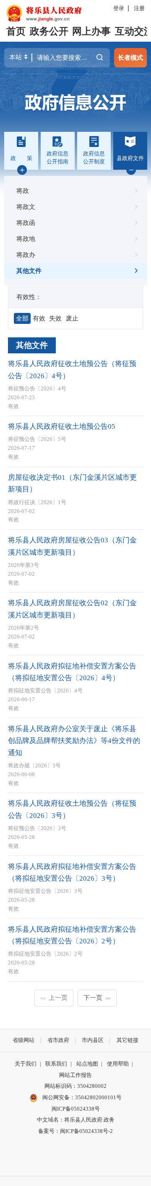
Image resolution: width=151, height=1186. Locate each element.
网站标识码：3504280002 (75, 1086)
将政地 (25, 238)
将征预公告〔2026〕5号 (37, 439)
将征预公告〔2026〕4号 (37, 388)
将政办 (25, 254)
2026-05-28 (21, 837)
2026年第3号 (23, 565)
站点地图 (87, 1063)
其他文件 (29, 270)
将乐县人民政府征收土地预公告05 (61, 426)
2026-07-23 (21, 397)
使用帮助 (118, 1063)
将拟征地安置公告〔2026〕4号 (45, 690)
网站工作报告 (75, 1075)
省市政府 (58, 1040)
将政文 (25, 206)
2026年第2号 (23, 628)
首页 (16, 31)
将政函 (25, 222)
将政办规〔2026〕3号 (34, 765)
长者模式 (130, 57)
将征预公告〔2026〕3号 (37, 828)
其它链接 (127, 1040)
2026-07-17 (21, 448)
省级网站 (23, 1040)
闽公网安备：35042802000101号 (82, 1097)
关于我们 (25, 1063)
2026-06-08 (21, 774)
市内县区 (93, 1040)
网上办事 (91, 31)
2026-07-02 (21, 511)
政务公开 (49, 31)
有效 (13, 406)
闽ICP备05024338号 (76, 1109)
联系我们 (56, 1063)
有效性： (29, 296)
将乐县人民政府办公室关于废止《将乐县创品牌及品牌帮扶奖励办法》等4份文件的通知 (74, 741)
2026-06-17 (21, 699)
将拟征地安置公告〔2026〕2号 (45, 954)
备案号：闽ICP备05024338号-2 (75, 1131)
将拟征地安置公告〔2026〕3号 (45, 891)
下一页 (97, 997)
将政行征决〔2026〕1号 (37, 502)
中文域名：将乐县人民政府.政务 (76, 1120)
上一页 (54, 997)
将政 (22, 190)
